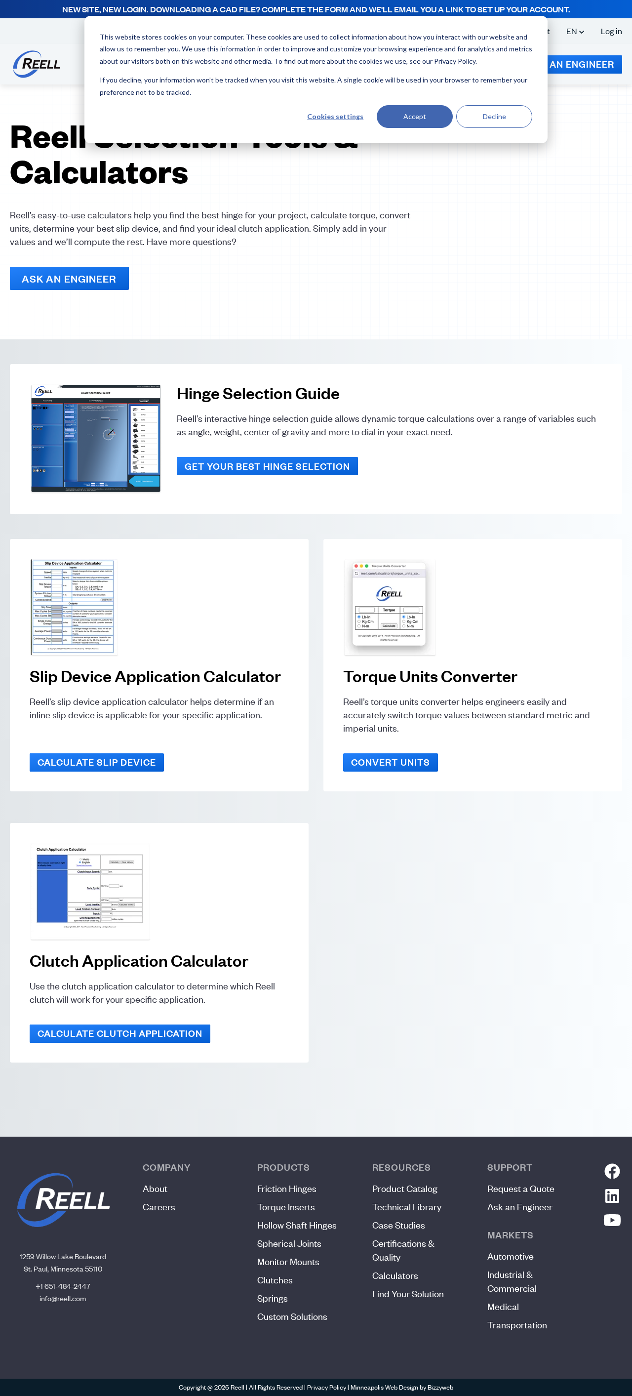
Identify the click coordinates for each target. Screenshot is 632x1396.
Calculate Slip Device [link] (97, 762)
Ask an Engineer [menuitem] (520, 1206)
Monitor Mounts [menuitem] (288, 1261)
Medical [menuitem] (503, 1306)
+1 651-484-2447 (63, 1285)
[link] (36, 63)
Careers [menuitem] (159, 1206)
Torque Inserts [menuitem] (286, 1206)
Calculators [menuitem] (395, 1275)
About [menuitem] (155, 1188)
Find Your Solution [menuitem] (408, 1293)
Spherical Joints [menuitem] (289, 1243)
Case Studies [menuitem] (398, 1225)
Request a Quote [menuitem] (520, 1188)
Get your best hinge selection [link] (267, 466)
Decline (494, 116)
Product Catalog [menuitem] (404, 1188)
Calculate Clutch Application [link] (120, 1033)
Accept (414, 116)
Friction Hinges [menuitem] (286, 1188)
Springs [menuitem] (272, 1298)
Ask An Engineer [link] (570, 64)
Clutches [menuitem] (275, 1279)
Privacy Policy (326, 1387)
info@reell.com (63, 1298)
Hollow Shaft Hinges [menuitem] (297, 1225)
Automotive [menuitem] (510, 1256)
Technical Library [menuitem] (406, 1206)
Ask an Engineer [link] (69, 278)
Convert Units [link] (390, 762)
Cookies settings (335, 116)
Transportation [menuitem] (517, 1324)
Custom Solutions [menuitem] (292, 1316)
